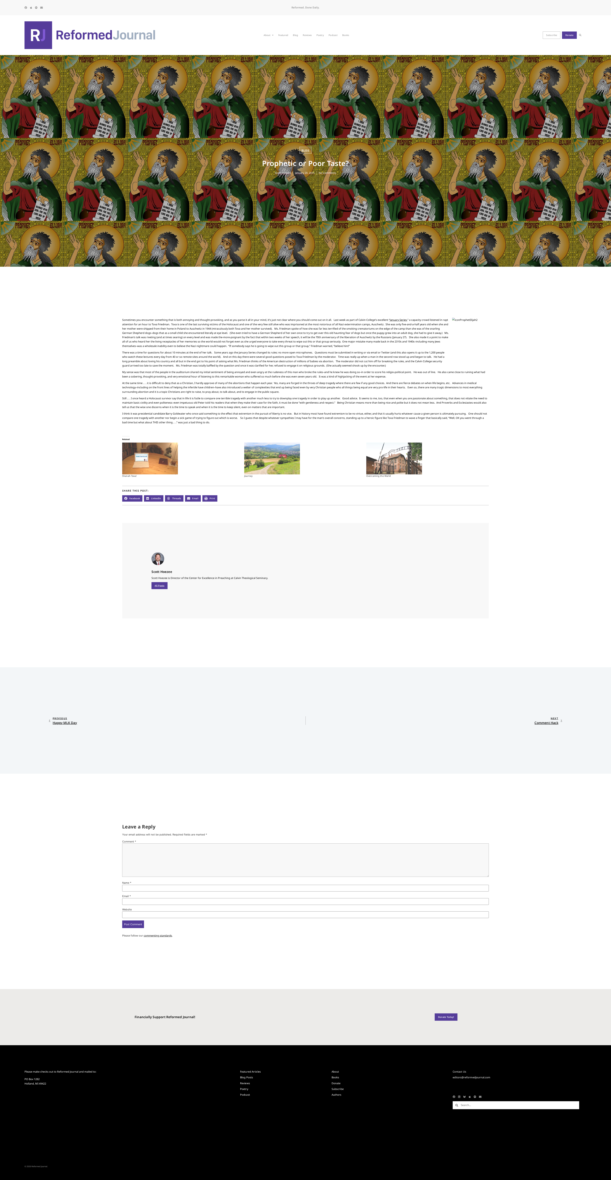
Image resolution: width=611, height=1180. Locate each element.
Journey (248, 475)
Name (126, 882)
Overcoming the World (378, 475)
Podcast (333, 35)
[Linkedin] (459, 1096)
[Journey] (303, 458)
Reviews (307, 35)
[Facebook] (26, 7)
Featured (283, 35)
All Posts (159, 585)
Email (126, 896)
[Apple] (31, 7)
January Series (398, 320)
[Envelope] (41, 7)
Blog (295, 35)
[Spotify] (36, 7)
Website (127, 909)
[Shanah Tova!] (181, 458)
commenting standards (158, 935)
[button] (580, 35)
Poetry (320, 35)
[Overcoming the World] (425, 458)
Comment (129, 841)
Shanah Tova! (129, 475)
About (267, 35)
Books (345, 35)
